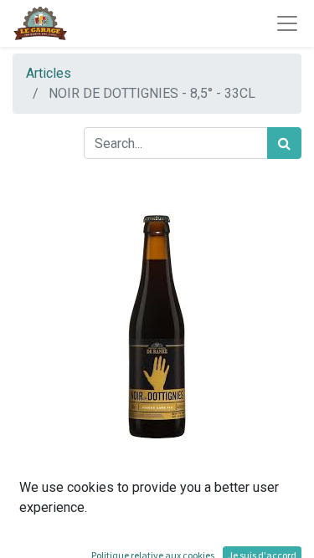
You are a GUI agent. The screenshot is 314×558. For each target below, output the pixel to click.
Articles (48, 73)
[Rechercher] (284, 143)
